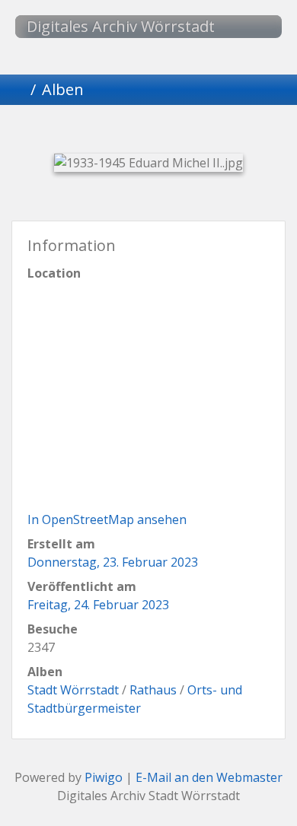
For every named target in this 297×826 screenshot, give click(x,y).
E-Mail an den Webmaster (209, 777)
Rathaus (153, 689)
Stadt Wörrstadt (73, 689)
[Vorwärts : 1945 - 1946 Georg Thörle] (226, 131)
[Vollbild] (174, 131)
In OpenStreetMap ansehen (107, 519)
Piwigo (104, 777)
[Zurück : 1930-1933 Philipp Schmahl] (71, 131)
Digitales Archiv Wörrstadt (121, 26)
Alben (63, 89)
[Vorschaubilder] (122, 131)
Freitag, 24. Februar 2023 (98, 604)
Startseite (18, 89)
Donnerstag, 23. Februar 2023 (112, 562)
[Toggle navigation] (255, 26)
